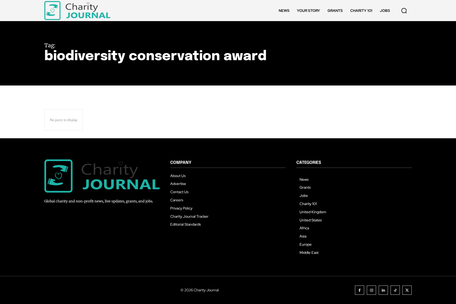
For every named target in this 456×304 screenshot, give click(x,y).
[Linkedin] (383, 290)
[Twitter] (407, 290)
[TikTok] (395, 290)
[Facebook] (359, 290)
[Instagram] (371, 290)
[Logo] (77, 10)
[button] (404, 10)
